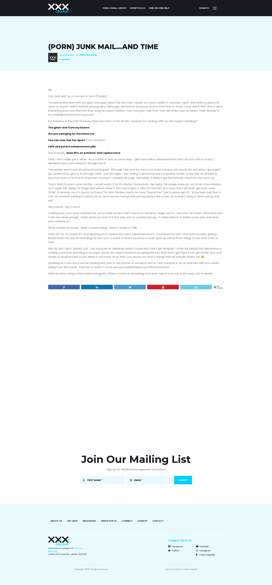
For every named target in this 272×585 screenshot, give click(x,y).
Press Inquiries (207, 555)
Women (65, 59)
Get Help (72, 521)
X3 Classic (68, 55)
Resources (89, 521)
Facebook (177, 546)
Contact (158, 521)
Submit (183, 480)
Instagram (205, 550)
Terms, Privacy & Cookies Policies (181, 569)
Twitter (175, 550)
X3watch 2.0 (137, 8)
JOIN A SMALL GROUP (114, 8)
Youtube (204, 546)
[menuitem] (114, 8)
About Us (56, 521)
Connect (127, 521)
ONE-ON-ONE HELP (159, 8)
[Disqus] (136, 327)
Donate (204, 8)
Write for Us (109, 521)
